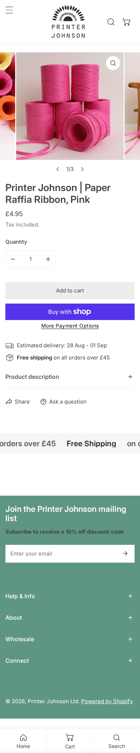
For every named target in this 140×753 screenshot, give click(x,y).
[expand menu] (9, 10)
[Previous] (58, 169)
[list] (70, 114)
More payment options (70, 326)
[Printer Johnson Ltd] (68, 21)
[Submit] (125, 553)
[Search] (111, 22)
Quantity (16, 241)
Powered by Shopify (107, 701)
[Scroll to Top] (127, 715)
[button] (127, 22)
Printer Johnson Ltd (53, 701)
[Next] (82, 169)
